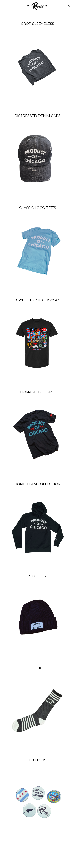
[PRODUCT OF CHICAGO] (37, 6)
